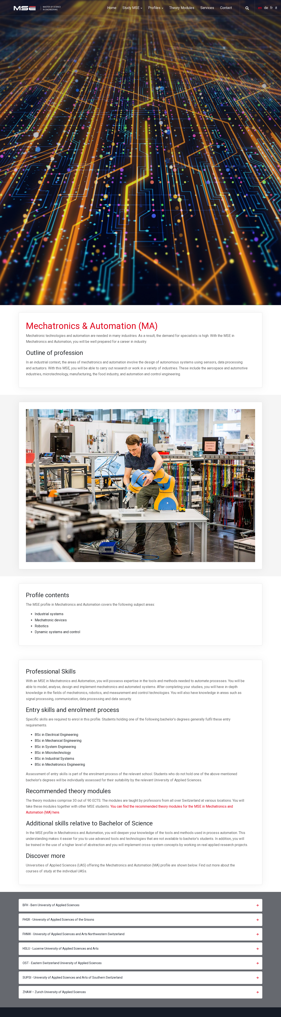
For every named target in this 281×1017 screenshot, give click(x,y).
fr (272, 8)
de (266, 8)
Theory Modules (181, 8)
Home (111, 8)
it (276, 8)
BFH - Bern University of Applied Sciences (51, 905)
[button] (245, 8)
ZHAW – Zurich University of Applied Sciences (54, 992)
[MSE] (36, 7)
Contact (226, 8)
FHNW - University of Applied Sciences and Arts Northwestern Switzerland (73, 934)
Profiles (154, 8)
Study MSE (131, 8)
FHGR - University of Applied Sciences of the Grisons (58, 919)
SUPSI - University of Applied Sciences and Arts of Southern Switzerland (72, 977)
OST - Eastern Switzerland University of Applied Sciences (62, 963)
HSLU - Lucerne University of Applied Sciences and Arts (61, 948)
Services (207, 8)
